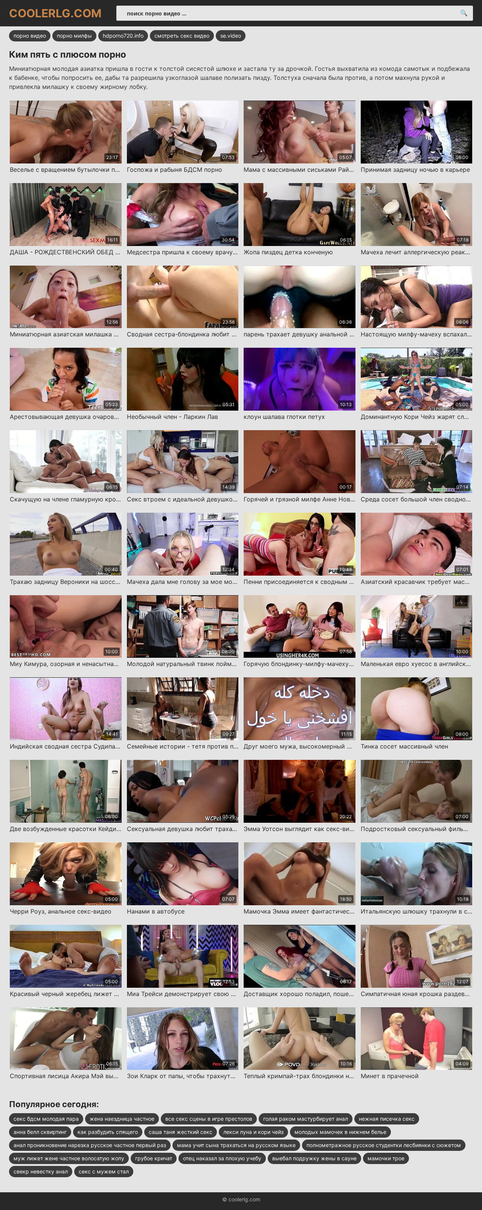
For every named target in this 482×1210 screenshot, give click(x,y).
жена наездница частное (122, 1118)
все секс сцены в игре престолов (208, 1118)
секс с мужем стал (104, 1171)
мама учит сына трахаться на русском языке (236, 1145)
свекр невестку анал (41, 1171)
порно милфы (74, 35)
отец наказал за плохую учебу (222, 1158)
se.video (230, 35)
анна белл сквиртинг (40, 1132)
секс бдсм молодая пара (46, 1118)
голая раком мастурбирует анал (305, 1118)
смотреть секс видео (181, 35)
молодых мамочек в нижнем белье (340, 1132)
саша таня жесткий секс (180, 1132)
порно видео (30, 35)
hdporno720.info (123, 35)
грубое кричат (153, 1158)
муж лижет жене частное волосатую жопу (69, 1158)
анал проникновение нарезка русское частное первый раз (90, 1145)
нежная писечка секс (387, 1118)
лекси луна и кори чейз (253, 1132)
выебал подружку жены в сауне (314, 1158)
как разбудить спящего (108, 1132)
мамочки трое (386, 1158)
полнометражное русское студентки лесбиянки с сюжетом (384, 1145)
